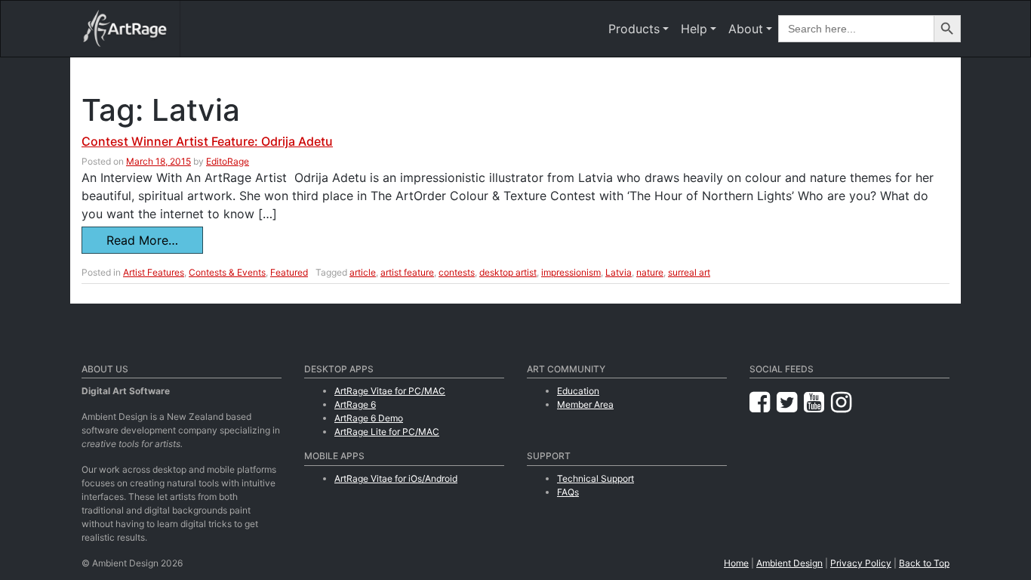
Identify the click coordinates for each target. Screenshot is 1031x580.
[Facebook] (763, 402)
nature (649, 272)
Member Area (585, 404)
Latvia (618, 272)
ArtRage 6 (355, 404)
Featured (289, 272)
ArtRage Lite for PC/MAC (386, 431)
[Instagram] (841, 402)
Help (694, 28)
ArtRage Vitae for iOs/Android (395, 478)
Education (578, 390)
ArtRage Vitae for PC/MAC (389, 390)
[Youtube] (817, 402)
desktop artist (508, 272)
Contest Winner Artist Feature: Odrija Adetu (207, 141)
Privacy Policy (860, 563)
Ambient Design (789, 563)
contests (457, 272)
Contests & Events (227, 272)
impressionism (571, 272)
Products (634, 28)
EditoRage (227, 161)
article (362, 272)
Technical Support (595, 478)
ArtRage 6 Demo (368, 418)
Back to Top (924, 563)
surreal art (689, 272)
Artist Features (153, 272)
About (745, 28)
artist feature (407, 272)
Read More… (142, 240)
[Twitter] (790, 402)
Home (736, 563)
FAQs (568, 492)
